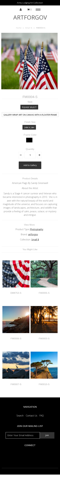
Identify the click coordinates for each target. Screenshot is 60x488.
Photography (36, 229)
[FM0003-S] (44, 335)
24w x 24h (29, 127)
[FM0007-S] (15, 381)
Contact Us (31, 415)
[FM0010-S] (44, 381)
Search (20, 415)
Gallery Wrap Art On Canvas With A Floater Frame (30, 114)
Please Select (29, 107)
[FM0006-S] (15, 335)
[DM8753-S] (15, 289)
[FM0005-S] (44, 289)
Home (18, 28)
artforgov (30, 17)
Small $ (28, 28)
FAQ (42, 415)
